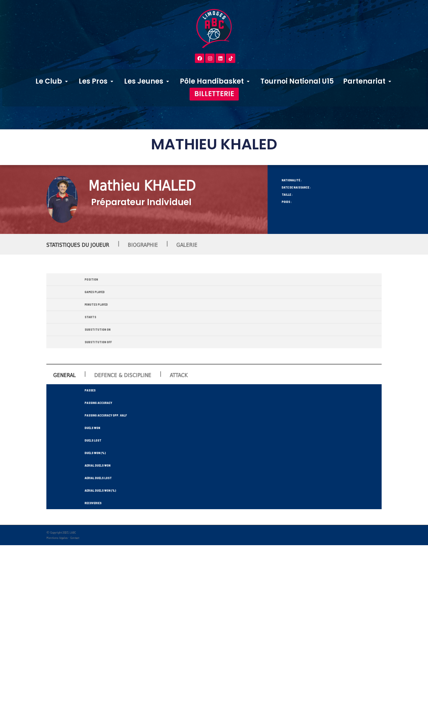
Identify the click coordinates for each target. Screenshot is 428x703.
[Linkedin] (220, 58)
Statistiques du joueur (77, 245)
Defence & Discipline (122, 375)
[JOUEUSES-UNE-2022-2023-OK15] (62, 199)
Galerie (186, 245)
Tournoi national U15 (297, 81)
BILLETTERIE (214, 94)
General (64, 375)
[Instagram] (210, 58)
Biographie (143, 245)
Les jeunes (143, 81)
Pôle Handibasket (212, 81)
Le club (48, 81)
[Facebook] (199, 58)
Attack (179, 375)
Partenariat (364, 81)
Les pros (93, 81)
